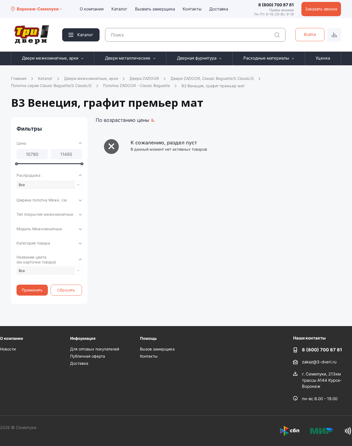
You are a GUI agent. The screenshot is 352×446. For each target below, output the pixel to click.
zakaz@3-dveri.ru (319, 361)
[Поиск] (277, 35)
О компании (92, 9)
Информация (82, 338)
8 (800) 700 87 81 (276, 4)
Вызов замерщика (157, 349)
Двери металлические (127, 58)
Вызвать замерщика (155, 9)
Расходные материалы (266, 58)
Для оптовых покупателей (94, 349)
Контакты (192, 9)
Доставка (218, 9)
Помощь (148, 338)
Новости (8, 349)
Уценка (323, 58)
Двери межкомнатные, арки (50, 58)
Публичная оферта (87, 356)
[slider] (16, 163)
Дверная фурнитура (196, 58)
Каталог (119, 9)
